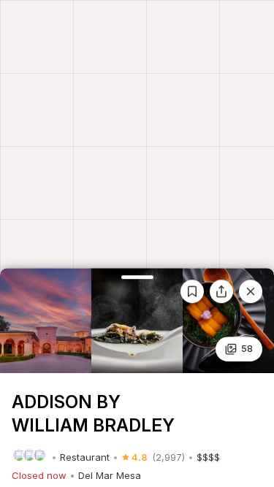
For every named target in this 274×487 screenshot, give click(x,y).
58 (247, 348)
